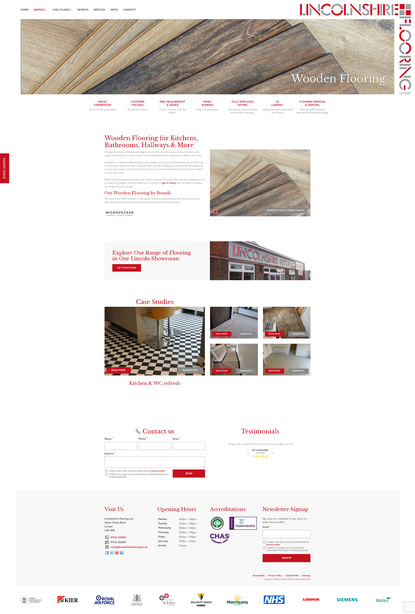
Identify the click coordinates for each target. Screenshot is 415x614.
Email (177, 438)
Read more (118, 370)
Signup (286, 557)
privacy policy (158, 470)
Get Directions (126, 267)
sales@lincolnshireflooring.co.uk (128, 547)
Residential (190, 370)
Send (188, 473)
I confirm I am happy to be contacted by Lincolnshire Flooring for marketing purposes (138, 475)
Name (109, 438)
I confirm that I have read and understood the (137, 470)
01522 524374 (4, 168)
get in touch (169, 182)
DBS (308, 579)
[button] (248, 453)
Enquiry (110, 453)
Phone (143, 438)
